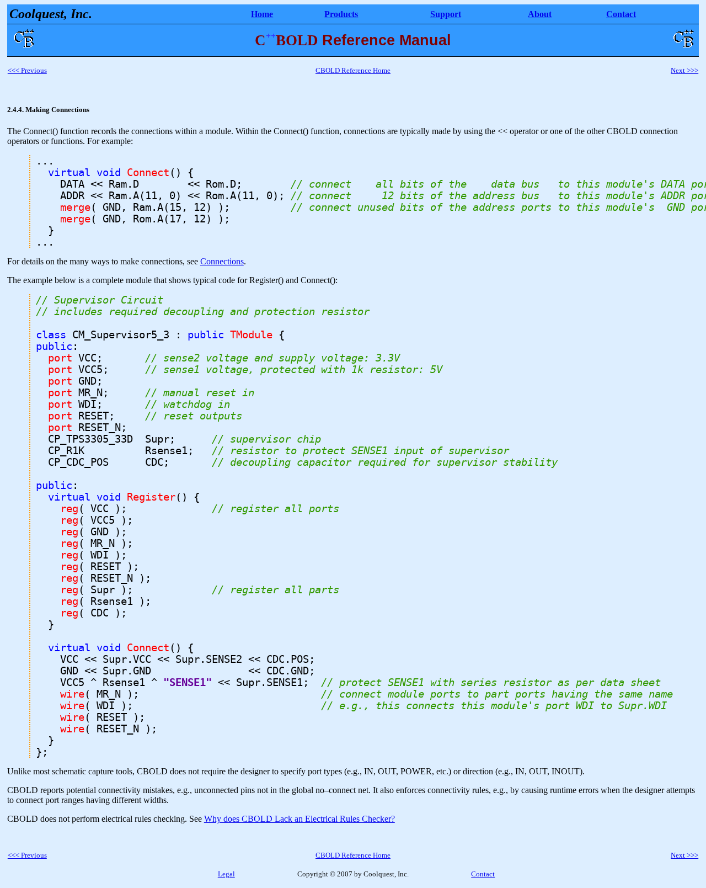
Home (262, 14)
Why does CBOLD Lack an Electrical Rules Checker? (299, 818)
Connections (222, 261)
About (540, 14)
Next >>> (684, 70)
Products (341, 14)
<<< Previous (27, 70)
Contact (621, 14)
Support (445, 14)
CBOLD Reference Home (353, 70)
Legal (226, 874)
